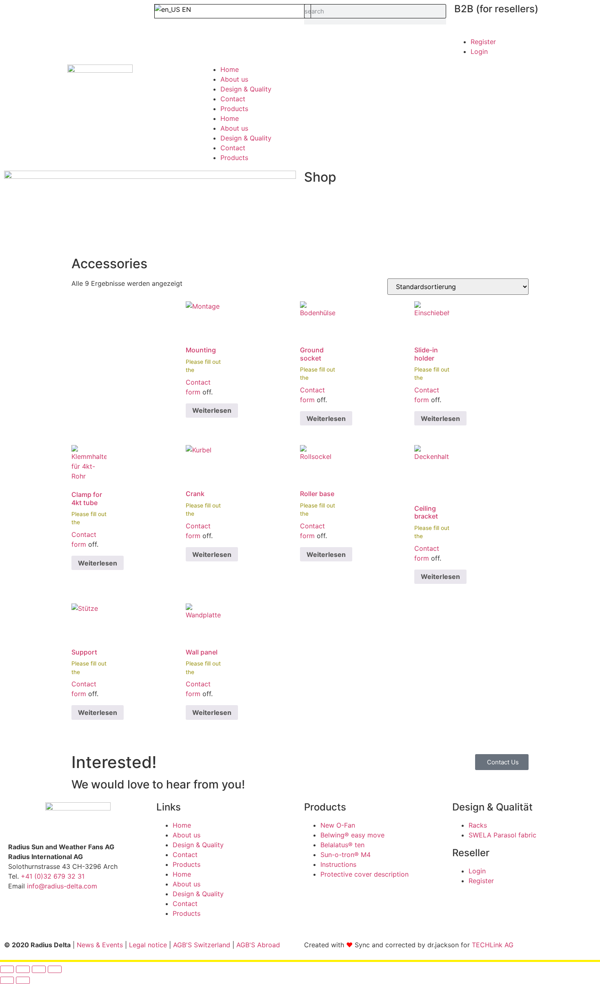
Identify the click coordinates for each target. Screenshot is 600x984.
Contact (232, 99)
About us (234, 79)
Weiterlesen (211, 410)
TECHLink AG (492, 945)
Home (229, 69)
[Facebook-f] (18, 915)
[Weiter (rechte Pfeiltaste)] (23, 980)
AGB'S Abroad (258, 945)
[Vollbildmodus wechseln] (23, 969)
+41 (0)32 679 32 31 (52, 876)
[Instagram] (41, 915)
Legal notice (148, 945)
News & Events (100, 945)
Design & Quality (245, 89)
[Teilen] (39, 969)
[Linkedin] (63, 915)
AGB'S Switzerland (201, 945)
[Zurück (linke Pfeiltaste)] (7, 980)
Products (234, 109)
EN (185, 9)
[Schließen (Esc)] (55, 969)
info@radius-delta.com (62, 886)
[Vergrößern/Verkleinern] (7, 969)
